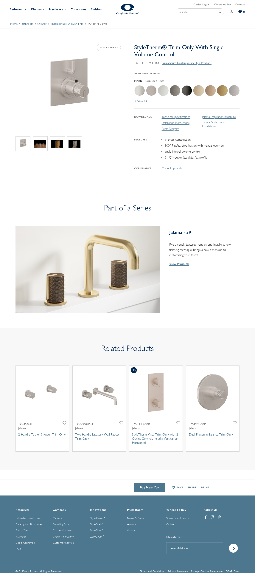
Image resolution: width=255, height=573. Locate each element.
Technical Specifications (176, 117)
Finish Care (22, 530)
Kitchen (36, 9)
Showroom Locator (177, 518)
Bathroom (17, 9)
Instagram (212, 517)
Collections (78, 9)
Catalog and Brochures (28, 524)
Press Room (135, 510)
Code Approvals (172, 168)
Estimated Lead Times (28, 518)
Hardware (56, 9)
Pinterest (219, 517)
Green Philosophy (63, 536)
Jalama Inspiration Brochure (219, 117)
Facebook (206, 517)
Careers (57, 518)
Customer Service (63, 542)
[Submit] (220, 11)
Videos (131, 530)
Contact (240, 4)
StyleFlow (96, 530)
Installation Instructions (175, 123)
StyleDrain (97, 524)
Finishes (96, 9)
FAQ (18, 549)
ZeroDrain (97, 536)
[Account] (231, 11)
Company (59, 510)
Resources (22, 510)
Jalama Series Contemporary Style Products (187, 62)
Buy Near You (149, 487)
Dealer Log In (201, 4)
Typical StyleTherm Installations (214, 124)
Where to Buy (222, 4)
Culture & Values (62, 530)
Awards (131, 524)
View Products (179, 264)
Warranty (20, 536)
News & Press (135, 518)
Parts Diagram (170, 129)
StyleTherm (97, 518)
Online (170, 524)
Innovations (98, 510)
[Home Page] (127, 9)
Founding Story (62, 524)
